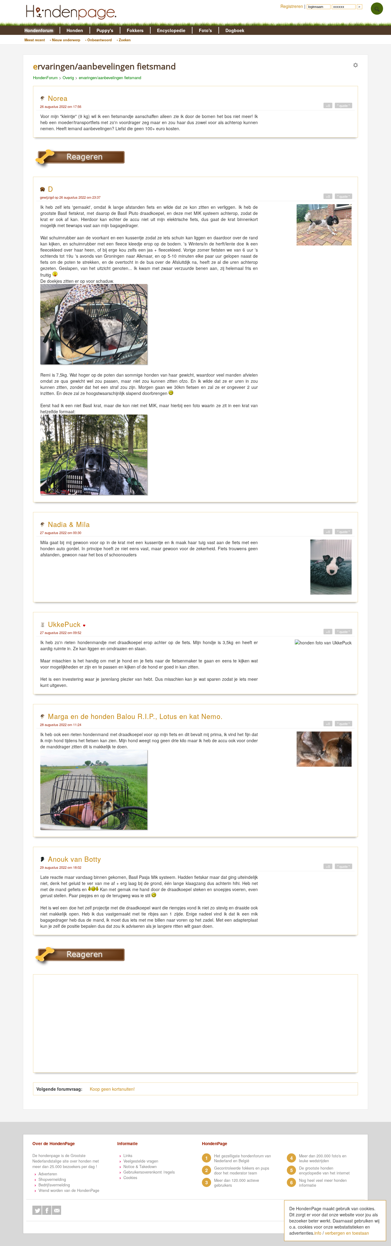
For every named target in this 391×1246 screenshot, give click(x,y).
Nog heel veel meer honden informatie (323, 1183)
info (317, 1233)
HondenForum (45, 77)
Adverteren (47, 1174)
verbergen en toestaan (347, 1233)
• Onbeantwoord (98, 39)
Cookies (130, 1177)
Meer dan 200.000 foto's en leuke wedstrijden (322, 1158)
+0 (328, 105)
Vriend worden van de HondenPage (68, 1190)
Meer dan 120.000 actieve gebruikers (236, 1183)
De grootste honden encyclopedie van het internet (324, 1170)
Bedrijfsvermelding (54, 1185)
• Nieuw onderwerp (65, 39)
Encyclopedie (171, 30)
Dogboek (234, 30)
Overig (68, 77)
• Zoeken (124, 39)
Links (127, 1155)
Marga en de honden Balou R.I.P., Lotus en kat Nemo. (135, 716)
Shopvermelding (52, 1179)
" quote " (343, 105)
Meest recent (34, 39)
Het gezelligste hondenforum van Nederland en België (242, 1158)
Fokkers (135, 30)
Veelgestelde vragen (140, 1161)
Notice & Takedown (140, 1166)
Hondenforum (38, 30)
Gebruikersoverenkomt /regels (149, 1172)
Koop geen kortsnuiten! (112, 1089)
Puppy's (105, 30)
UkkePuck (65, 624)
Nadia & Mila (69, 524)
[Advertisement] (195, 1023)
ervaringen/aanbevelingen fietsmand (110, 77)
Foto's (205, 30)
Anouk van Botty (74, 859)
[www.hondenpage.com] (72, 23)
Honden (75, 30)
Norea (58, 98)
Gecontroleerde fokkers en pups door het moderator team (241, 1170)
